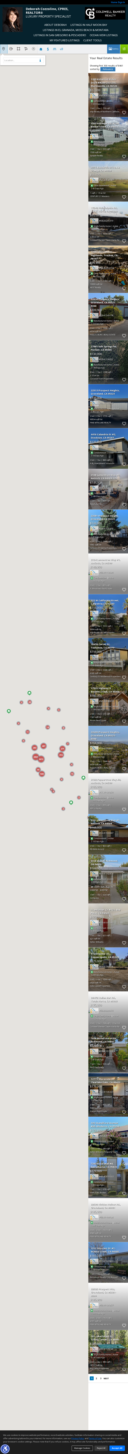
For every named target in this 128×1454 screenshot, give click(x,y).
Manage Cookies (82, 1448)
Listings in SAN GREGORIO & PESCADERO (60, 35)
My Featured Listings (65, 40)
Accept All (117, 1448)
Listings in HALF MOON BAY (88, 25)
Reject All (101, 1448)
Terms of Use (95, 1438)
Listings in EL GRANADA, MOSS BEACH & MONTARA (75, 30)
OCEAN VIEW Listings (104, 35)
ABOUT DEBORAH (55, 25)
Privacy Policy (77, 1438)
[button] (5, 1449)
